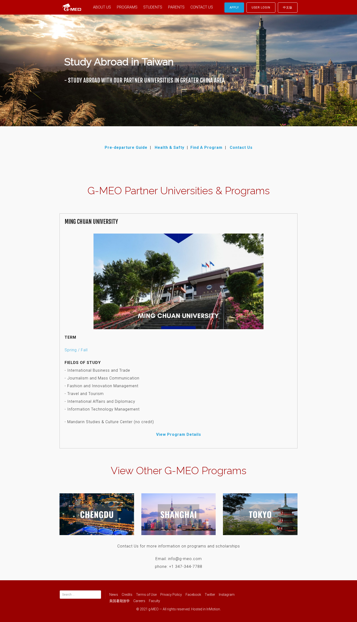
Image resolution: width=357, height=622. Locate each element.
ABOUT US (102, 7)
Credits (127, 595)
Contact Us (241, 147)
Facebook (193, 595)
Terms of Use (146, 595)
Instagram (227, 595)
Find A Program (206, 147)
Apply (234, 7)
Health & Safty (169, 147)
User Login (261, 7)
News (113, 595)
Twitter (210, 595)
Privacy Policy (171, 595)
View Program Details (178, 434)
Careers (139, 601)
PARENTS (176, 7)
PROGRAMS (127, 7)
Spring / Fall (76, 350)
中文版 (287, 7)
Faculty (154, 601)
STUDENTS (152, 7)
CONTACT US (201, 7)
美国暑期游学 (119, 601)
